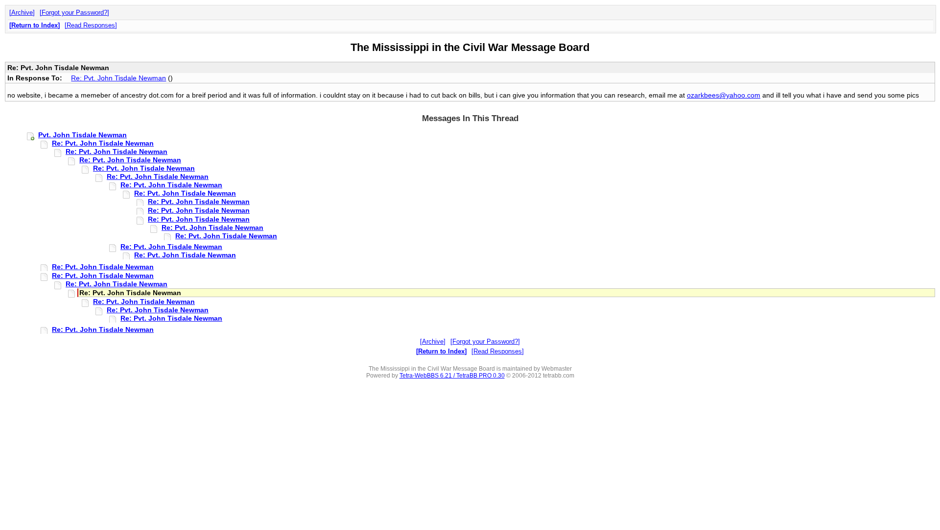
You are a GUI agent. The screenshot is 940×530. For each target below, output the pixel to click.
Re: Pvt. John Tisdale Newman (118, 78)
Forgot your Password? (74, 12)
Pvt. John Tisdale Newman (82, 135)
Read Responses (91, 25)
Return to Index (34, 25)
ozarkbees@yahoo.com (723, 95)
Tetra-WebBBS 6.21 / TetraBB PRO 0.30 (452, 375)
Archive (22, 12)
